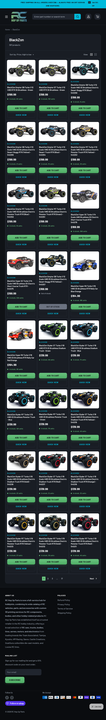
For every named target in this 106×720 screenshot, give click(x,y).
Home (7, 29)
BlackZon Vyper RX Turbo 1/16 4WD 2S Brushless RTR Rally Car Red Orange (20, 358)
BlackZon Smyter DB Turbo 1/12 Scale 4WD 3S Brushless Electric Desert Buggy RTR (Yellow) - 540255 (21, 151)
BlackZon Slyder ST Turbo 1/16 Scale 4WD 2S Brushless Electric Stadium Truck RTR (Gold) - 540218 (21, 480)
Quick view (21, 115)
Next (92, 578)
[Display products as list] (95, 54)
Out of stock (53, 307)
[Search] (77, 17)
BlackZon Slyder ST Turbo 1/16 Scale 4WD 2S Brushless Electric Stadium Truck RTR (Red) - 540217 (53, 480)
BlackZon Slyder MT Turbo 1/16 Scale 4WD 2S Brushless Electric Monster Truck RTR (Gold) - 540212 (53, 542)
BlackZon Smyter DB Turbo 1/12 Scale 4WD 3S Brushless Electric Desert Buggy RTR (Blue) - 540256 (85, 89)
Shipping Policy (64, 613)
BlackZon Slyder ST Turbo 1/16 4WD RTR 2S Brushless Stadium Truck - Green (52, 348)
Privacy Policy (64, 604)
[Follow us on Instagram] (12, 697)
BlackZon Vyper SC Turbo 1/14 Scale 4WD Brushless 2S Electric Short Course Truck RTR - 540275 (21, 285)
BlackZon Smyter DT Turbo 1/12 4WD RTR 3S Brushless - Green (52, 88)
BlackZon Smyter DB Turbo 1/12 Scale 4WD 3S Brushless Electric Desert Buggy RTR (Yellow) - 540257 (53, 280)
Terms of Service (65, 608)
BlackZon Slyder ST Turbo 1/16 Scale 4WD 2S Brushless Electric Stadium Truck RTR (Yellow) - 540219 (85, 418)
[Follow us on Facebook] (7, 697)
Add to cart (21, 108)
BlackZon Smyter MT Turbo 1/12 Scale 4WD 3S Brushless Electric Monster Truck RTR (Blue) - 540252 (21, 213)
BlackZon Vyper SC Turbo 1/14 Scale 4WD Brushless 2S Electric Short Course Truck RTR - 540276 (85, 218)
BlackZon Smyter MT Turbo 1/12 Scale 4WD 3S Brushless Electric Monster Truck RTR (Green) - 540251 (53, 213)
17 (62, 578)
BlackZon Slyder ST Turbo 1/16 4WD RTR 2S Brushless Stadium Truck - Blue (84, 348)
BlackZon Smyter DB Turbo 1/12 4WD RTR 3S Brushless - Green (20, 88)
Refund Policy (64, 600)
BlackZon (16, 29)
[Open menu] (6, 17)
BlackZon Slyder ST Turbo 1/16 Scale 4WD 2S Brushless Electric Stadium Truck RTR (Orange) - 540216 (85, 480)
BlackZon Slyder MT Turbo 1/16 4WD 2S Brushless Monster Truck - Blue (21, 417)
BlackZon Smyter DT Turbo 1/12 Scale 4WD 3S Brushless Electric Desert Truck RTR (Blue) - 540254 (53, 151)
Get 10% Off (95, 4)
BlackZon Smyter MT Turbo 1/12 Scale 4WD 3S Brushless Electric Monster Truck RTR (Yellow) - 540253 (85, 151)
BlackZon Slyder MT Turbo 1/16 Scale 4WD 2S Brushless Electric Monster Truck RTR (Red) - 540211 (85, 542)
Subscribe (15, 680)
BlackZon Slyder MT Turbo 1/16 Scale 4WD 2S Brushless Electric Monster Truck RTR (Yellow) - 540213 (21, 542)
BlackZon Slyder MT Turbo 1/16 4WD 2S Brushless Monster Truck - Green (53, 417)
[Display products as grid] (91, 54)
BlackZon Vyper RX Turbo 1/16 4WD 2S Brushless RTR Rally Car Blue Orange (84, 289)
